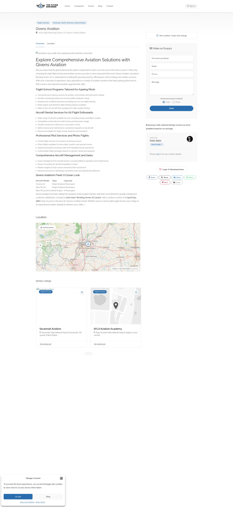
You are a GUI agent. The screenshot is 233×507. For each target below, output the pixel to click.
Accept (18, 497)
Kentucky (57, 23)
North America (67, 23)
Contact (110, 6)
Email (177, 182)
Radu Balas (155, 140)
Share (152, 177)
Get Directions (48, 227)
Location (51, 43)
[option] (62, 317)
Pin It (166, 182)
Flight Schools (43, 23)
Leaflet (114, 269)
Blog (100, 6)
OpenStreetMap (125, 269)
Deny (48, 497)
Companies (79, 6)
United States (80, 23)
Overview (40, 43)
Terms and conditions (27, 502)
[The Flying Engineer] (47, 5)
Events (91, 6)
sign (158, 154)
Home (67, 6)
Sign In (192, 6)
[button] (61, 478)
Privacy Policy (40, 502)
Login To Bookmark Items (173, 169)
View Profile (156, 144)
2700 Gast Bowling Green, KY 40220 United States (62, 32)
